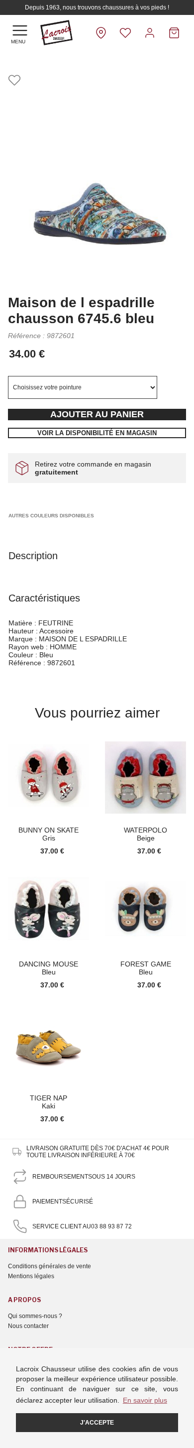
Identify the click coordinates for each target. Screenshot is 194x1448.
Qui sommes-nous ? (35, 1316)
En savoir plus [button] (145, 1400)
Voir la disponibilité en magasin (97, 433)
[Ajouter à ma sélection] (14, 81)
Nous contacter (28, 1326)
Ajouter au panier (97, 414)
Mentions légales (31, 1276)
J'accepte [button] (97, 1422)
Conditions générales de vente (49, 1266)
